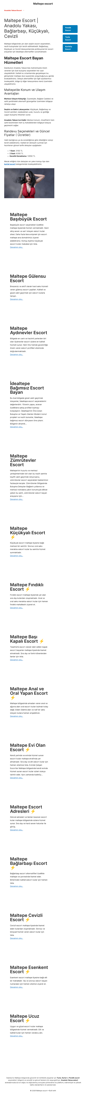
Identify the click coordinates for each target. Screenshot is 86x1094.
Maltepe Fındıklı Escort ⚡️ (26, 587)
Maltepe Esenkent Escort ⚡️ (29, 969)
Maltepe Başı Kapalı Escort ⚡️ (27, 639)
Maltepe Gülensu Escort (28, 278)
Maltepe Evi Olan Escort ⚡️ (27, 747)
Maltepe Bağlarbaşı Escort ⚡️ (28, 863)
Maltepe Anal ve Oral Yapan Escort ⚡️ (29, 693)
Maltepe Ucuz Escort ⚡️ (24, 1018)
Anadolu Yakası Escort (13, 10)
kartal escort (9, 164)
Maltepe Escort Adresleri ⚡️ (26, 809)
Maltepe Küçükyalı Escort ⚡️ (27, 532)
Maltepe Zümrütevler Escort (23, 460)
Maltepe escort (43, 3)
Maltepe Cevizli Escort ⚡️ (26, 917)
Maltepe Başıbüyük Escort (28, 216)
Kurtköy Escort (68, 47)
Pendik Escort (68, 29)
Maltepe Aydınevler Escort (28, 330)
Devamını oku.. (16, 247)
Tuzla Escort (68, 38)
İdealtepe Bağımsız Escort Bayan (27, 387)
